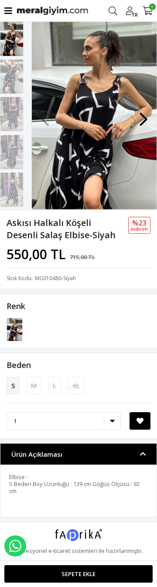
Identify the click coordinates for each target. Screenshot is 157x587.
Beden (19, 365)
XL (76, 385)
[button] (143, 115)
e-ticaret (59, 551)
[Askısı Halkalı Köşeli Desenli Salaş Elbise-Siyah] (14, 329)
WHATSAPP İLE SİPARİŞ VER (15, 545)
